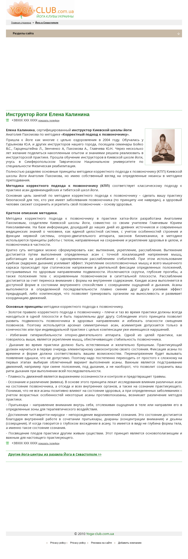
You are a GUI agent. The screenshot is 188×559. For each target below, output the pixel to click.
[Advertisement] (94, 74)
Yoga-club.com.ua (100, 534)
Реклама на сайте (101, 542)
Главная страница (21, 22)
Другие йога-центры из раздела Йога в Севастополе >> (55, 454)
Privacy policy (58, 542)
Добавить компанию (129, 542)
